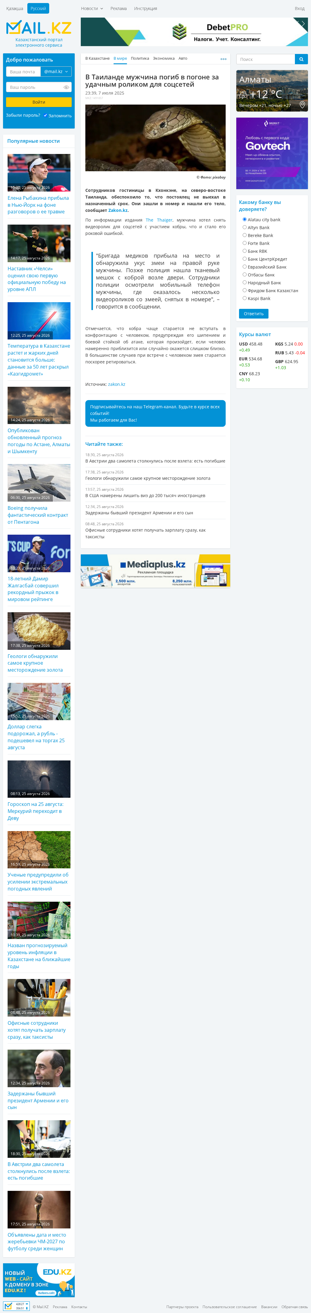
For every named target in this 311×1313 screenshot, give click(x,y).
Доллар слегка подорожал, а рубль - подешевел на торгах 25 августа (36, 732)
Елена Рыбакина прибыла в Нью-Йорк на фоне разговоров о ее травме (38, 200)
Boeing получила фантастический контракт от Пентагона (38, 510)
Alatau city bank (264, 219)
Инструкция (145, 8)
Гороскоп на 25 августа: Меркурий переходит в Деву (35, 806)
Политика (140, 58)
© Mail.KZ (41, 1306)
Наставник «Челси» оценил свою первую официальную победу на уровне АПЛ (37, 274)
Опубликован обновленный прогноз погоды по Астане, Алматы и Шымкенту (39, 436)
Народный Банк (264, 283)
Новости (90, 8)
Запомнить (60, 116)
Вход (300, 8)
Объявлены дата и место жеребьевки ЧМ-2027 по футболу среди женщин (37, 1236)
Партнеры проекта (182, 1306)
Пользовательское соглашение (230, 1306)
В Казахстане (97, 58)
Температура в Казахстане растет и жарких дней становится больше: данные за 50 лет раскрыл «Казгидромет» (39, 355)
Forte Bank (258, 243)
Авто (183, 58)
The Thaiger (159, 220)
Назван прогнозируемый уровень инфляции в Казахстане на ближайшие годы (39, 951)
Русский (38, 8)
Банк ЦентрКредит (267, 259)
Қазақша (14, 8)
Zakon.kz (118, 210)
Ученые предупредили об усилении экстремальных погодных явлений (38, 877)
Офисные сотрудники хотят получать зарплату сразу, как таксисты (37, 1025)
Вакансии (269, 1306)
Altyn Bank (258, 227)
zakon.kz (116, 384)
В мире (120, 58)
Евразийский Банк (267, 267)
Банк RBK (257, 251)
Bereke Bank (260, 235)
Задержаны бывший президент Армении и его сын (38, 1096)
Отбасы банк (261, 275)
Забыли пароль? (23, 115)
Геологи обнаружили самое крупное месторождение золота (35, 658)
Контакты (79, 1306)
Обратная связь (295, 1306)
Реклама (119, 8)
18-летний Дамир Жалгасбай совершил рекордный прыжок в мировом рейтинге (33, 584)
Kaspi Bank (259, 298)
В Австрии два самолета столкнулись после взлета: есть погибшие (39, 1166)
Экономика (164, 58)
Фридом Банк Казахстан (273, 290)
